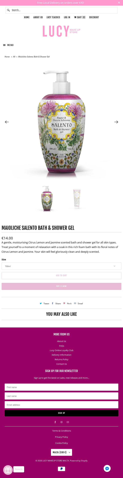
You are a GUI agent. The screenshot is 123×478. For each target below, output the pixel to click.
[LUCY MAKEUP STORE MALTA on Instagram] (61, 422)
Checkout (94, 17)
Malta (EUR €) (60, 452)
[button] (107, 469)
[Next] (116, 121)
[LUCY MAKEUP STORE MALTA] (61, 31)
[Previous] (6, 121)
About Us (38, 17)
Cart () (80, 17)
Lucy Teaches (53, 17)
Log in (67, 17)
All (14, 56)
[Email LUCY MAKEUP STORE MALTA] (68, 422)
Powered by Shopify (78, 460)
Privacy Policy (61, 436)
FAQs (61, 345)
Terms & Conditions (61, 430)
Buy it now (61, 286)
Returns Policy (61, 359)
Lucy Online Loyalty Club (61, 350)
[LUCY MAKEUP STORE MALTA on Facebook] (55, 422)
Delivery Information (61, 354)
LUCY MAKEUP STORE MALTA (56, 460)
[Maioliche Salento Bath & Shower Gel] (61, 122)
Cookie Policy (61, 443)
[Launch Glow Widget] (8, 470)
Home (27, 17)
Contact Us (61, 363)
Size (4, 259)
